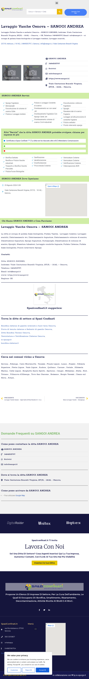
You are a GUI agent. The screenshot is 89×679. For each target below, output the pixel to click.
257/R (3, 44)
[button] (57, 3)
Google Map (20, 495)
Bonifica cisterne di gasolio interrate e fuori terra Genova (28, 326)
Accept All (42, 670)
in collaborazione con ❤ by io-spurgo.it (69, 675)
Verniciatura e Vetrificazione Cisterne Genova (23, 336)
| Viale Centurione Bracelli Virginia (65, 44)
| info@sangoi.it (45, 44)
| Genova (35, 44)
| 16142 (17, 44)
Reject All (28, 670)
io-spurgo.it (6, 340)
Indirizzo (10, 44)
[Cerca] (59, 11)
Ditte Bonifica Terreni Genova (15, 333)
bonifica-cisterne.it (10, 343)
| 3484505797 (26, 44)
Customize (14, 670)
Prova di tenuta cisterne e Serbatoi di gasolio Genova (26, 329)
